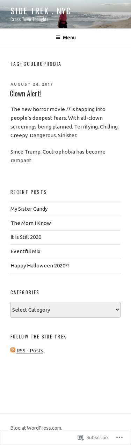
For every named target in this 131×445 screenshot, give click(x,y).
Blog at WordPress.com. (36, 428)
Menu (69, 37)
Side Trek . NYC (40, 10)
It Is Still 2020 (25, 237)
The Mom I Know (30, 223)
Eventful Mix (25, 251)
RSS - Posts (29, 350)
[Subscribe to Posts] (12, 350)
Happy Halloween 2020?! (39, 265)
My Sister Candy (29, 209)
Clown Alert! (25, 93)
